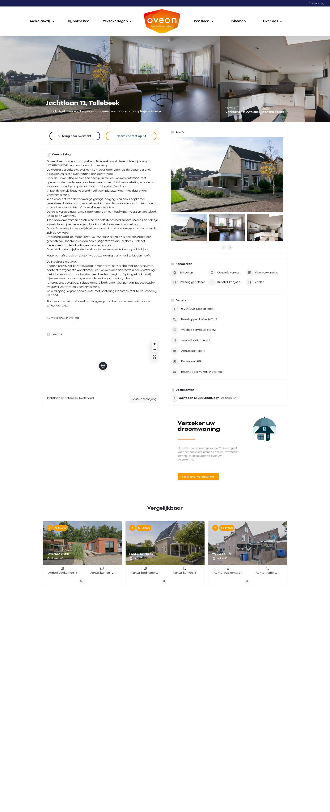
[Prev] (48, 544)
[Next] (116, 544)
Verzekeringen (115, 21)
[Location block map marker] (103, 366)
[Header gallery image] (55, 79)
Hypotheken (78, 21)
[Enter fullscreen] (154, 357)
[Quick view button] (81, 581)
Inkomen (238, 21)
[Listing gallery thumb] (227, 174)
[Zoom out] (154, 349)
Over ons (270, 21)
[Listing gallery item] (189, 227)
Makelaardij (40, 21)
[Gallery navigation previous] (224, 247)
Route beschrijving (144, 399)
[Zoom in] (154, 344)
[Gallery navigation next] (230, 247)
